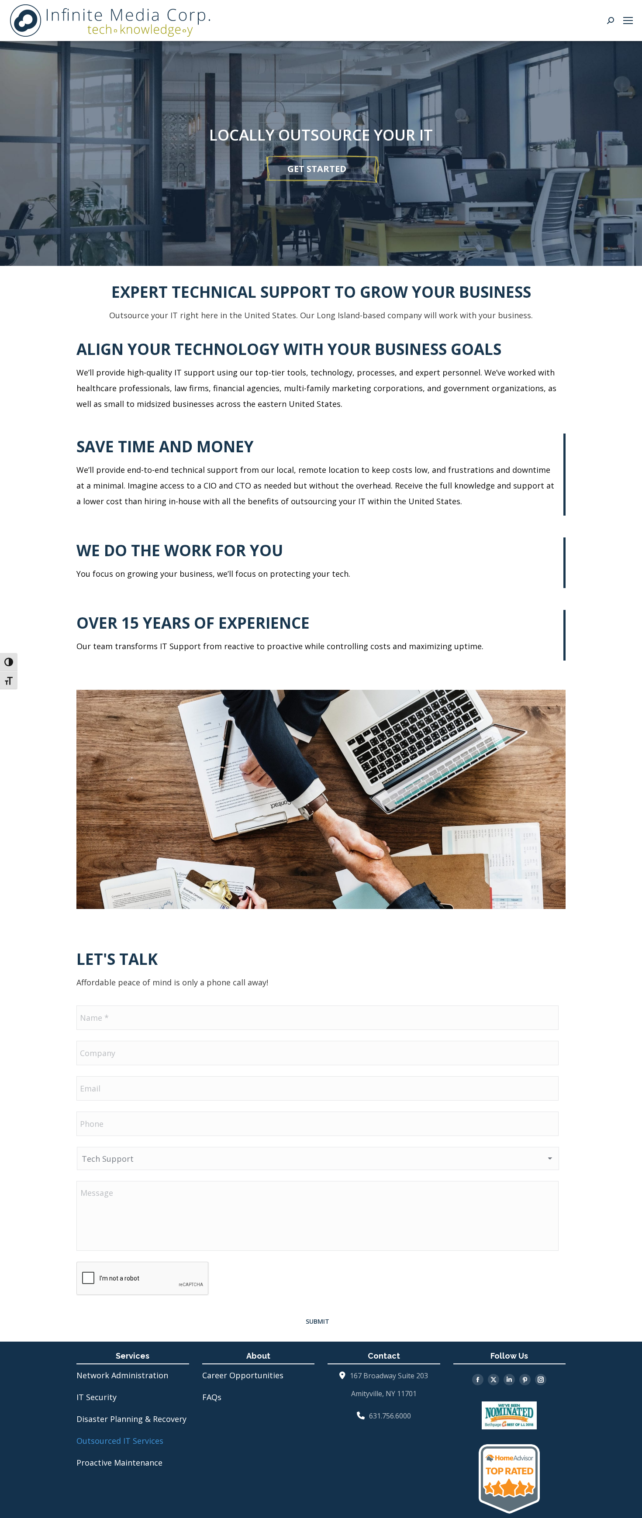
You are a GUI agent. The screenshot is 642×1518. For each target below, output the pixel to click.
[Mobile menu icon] (628, 20)
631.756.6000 (390, 1416)
